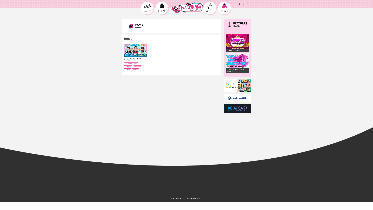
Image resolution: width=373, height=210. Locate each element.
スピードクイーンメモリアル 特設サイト (237, 63)
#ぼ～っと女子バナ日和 (131, 63)
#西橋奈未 (135, 69)
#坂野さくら (128, 66)
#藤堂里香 (127, 69)
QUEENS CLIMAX (237, 43)
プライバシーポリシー (244, 4)
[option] (237, 54)
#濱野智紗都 (137, 66)
